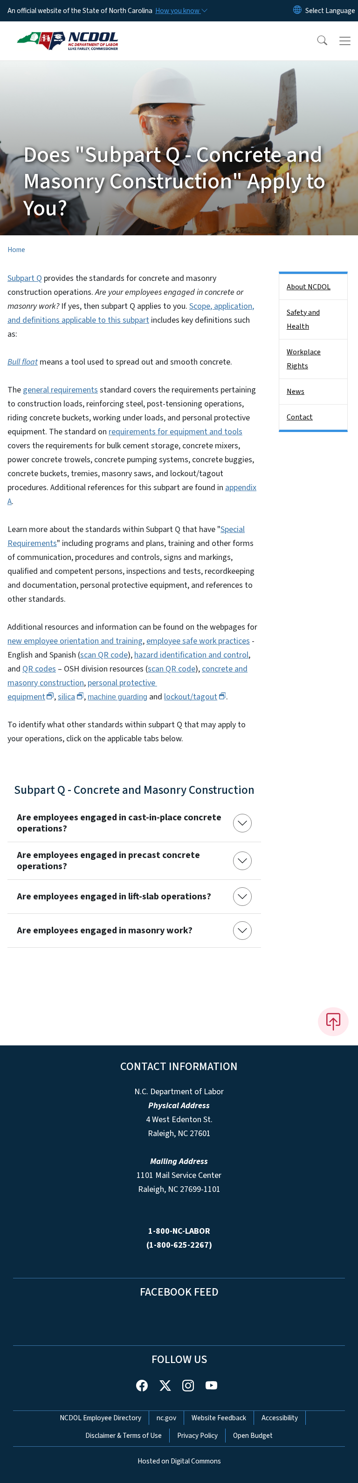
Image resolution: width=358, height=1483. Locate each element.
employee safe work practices (198, 641)
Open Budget (253, 1435)
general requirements (60, 390)
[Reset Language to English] (297, 11)
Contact (300, 417)
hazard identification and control (191, 655)
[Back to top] (333, 1021)
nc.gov (166, 1418)
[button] (316, 41)
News (295, 391)
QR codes (39, 669)
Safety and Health (303, 319)
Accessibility (280, 1418)
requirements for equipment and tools (175, 432)
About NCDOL (308, 287)
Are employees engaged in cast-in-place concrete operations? (119, 823)
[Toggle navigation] (345, 41)
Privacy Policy (197, 1435)
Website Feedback (219, 1418)
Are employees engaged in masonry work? (105, 930)
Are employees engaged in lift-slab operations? (114, 896)
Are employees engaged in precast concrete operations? (108, 861)
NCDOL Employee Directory (100, 1418)
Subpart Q (24, 278)
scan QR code (104, 655)
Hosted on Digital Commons (179, 1461)
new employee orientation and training (75, 641)
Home (16, 250)
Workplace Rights (304, 359)
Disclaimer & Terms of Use (123, 1435)
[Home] (67, 32)
